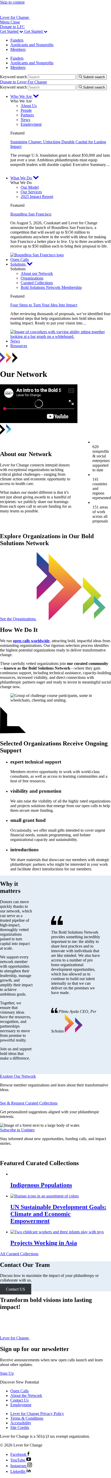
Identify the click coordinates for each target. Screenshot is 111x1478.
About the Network (26, 1395)
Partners (27, 115)
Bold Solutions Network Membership (51, 287)
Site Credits (19, 1427)
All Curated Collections (19, 1254)
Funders (16, 40)
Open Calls (19, 259)
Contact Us (19, 1400)
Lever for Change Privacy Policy (37, 1413)
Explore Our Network (18, 1076)
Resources (18, 346)
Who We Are (21, 96)
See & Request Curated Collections (29, 1103)
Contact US (15, 1289)
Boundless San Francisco (30, 214)
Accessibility (20, 1423)
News (25, 119)
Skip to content (12, 2)
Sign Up (7, 1373)
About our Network (37, 273)
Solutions (18, 264)
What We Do (21, 178)
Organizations (32, 278)
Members (18, 49)
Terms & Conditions (26, 1418)
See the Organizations (18, 619)
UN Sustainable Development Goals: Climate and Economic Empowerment (58, 1214)
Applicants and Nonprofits (31, 45)
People (26, 110)
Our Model (30, 187)
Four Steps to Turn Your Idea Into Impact (43, 305)
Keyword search (13, 77)
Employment (31, 124)
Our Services (31, 192)
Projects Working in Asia (43, 1242)
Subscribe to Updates (17, 1130)
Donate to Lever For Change (23, 82)
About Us (29, 106)
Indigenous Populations (41, 1185)
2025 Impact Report (37, 196)
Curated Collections (37, 283)
